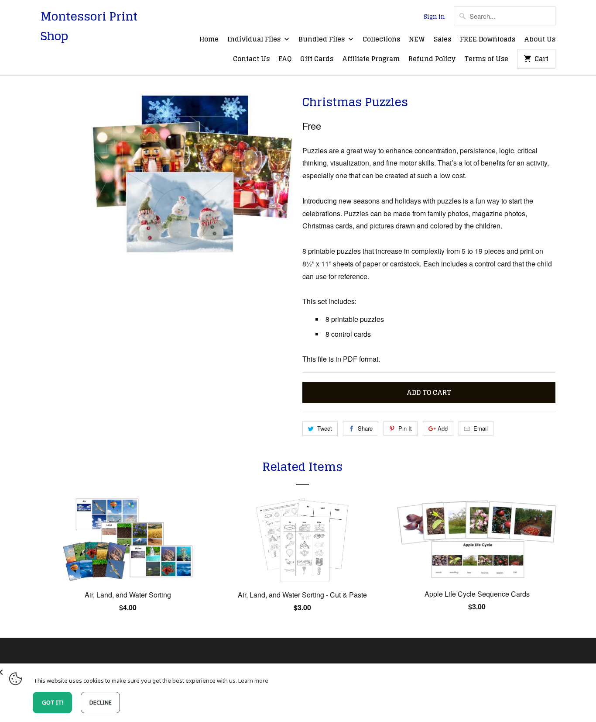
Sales (442, 40)
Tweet (324, 428)
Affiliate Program (371, 59)
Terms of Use (486, 59)
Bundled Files (322, 40)
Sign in (434, 17)
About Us (539, 40)
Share (365, 428)
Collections (381, 40)
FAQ (284, 59)
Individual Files (254, 40)
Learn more (253, 680)
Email (480, 428)
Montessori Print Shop (89, 26)
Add (443, 428)
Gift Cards (316, 59)
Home (209, 40)
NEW (417, 40)
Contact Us (251, 59)
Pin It (405, 428)
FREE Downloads (487, 40)
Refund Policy (432, 59)
